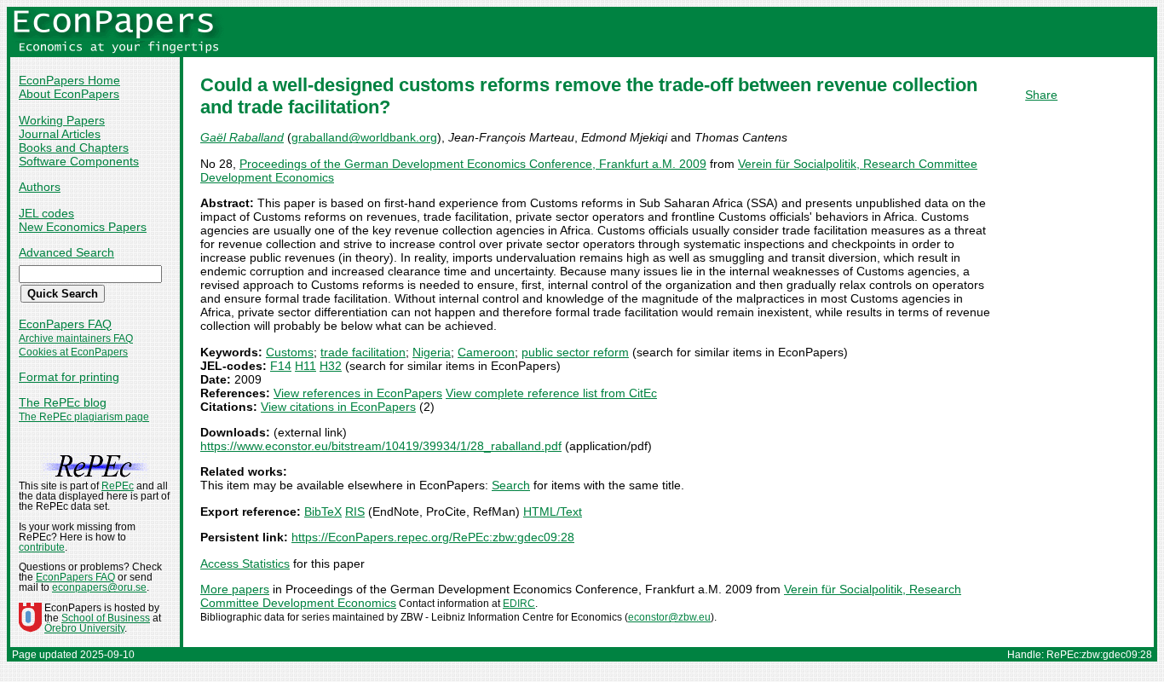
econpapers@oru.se (99, 587)
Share (1041, 94)
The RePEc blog (63, 402)
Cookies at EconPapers (73, 352)
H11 (305, 366)
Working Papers (62, 120)
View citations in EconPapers (338, 406)
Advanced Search (66, 252)
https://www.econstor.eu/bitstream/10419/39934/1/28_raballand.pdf (381, 446)
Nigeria (431, 352)
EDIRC (519, 603)
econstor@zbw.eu (669, 617)
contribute (42, 547)
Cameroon (486, 352)
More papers (234, 589)
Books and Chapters (74, 147)
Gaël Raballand (242, 137)
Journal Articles (60, 134)
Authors (40, 187)
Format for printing (69, 377)
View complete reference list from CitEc (551, 393)
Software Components (79, 161)
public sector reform (575, 352)
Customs (290, 352)
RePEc (117, 486)
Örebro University (84, 628)
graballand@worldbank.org (364, 137)
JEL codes (46, 213)
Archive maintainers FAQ (76, 338)
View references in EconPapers (358, 393)
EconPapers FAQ (65, 324)
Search (511, 485)
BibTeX (323, 511)
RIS (355, 511)
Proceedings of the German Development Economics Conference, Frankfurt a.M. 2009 (472, 163)
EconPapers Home (69, 80)
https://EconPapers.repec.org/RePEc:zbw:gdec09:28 (432, 537)
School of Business (105, 618)
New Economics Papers (83, 227)
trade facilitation (363, 352)
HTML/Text (552, 511)
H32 (331, 366)
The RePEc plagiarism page (84, 417)
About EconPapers (69, 94)
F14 (280, 366)
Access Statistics (245, 563)
